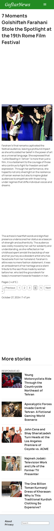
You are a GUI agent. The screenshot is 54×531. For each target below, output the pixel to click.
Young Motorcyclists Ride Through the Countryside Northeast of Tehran (37, 384)
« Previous (9, 287)
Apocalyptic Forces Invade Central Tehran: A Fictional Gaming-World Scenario (38, 412)
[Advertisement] (27, 76)
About (8, 521)
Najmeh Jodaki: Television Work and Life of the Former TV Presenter (35, 466)
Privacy (9, 524)
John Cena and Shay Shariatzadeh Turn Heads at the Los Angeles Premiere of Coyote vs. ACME (37, 439)
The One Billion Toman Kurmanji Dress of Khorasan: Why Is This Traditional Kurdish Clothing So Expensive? (38, 495)
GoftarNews (17, 5)
